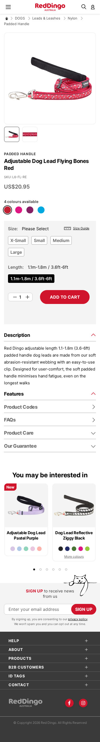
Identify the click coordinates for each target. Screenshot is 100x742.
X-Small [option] (18, 240)
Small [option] (39, 240)
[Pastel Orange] (39, 548)
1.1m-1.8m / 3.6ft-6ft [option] (31, 278)
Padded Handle (16, 24)
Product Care (19, 433)
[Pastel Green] (26, 548)
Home (6, 18)
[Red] (7, 209)
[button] (13, 134)
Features (13, 394)
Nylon (73, 18)
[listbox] (49, 248)
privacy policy (77, 619)
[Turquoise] (41, 209)
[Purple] (29, 209)
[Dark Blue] (67, 548)
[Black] (60, 548)
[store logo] (50, 6)
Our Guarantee (20, 446)
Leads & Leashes (46, 18)
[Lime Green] (87, 548)
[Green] (74, 548)
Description (17, 335)
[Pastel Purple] (12, 548)
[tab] (50, 334)
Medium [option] (61, 240)
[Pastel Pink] (32, 548)
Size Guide (81, 228)
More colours (74, 556)
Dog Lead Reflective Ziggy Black (74, 535)
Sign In (93, 7)
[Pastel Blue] (19, 548)
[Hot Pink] (18, 209)
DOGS (20, 18)
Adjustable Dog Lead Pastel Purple (26, 535)
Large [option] (16, 252)
